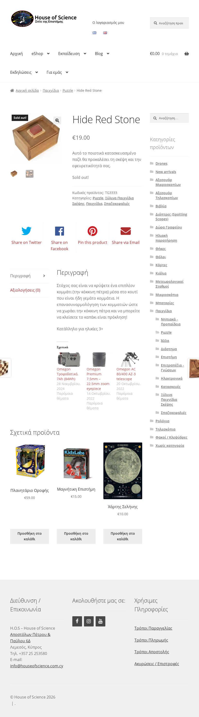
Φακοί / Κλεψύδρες (171, 437)
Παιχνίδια (51, 90)
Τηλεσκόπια (165, 429)
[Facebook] (77, 621)
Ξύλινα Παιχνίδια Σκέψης (169, 399)
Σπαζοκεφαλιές (117, 203)
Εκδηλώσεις (21, 72)
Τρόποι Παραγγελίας (153, 628)
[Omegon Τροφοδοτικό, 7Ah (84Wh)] (69, 359)
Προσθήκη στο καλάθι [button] (29, 536)
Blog (99, 53)
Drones (161, 163)
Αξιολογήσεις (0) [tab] (25, 290)
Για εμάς (54, 72)
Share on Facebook (59, 245)
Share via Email (126, 242)
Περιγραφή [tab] (20, 275)
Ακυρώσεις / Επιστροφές (156, 663)
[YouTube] (100, 621)
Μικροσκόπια (167, 294)
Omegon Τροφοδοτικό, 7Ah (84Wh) (67, 374)
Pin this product (92, 242)
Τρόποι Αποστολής (151, 651)
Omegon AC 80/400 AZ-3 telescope (126, 374)
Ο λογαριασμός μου (108, 22)
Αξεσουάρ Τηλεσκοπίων (167, 195)
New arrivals (166, 171)
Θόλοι (161, 257)
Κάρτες (161, 265)
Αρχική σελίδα (27, 90)
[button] (57, 120)
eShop (37, 53)
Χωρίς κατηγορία (170, 445)
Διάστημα (169, 349)
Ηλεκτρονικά (171, 378)
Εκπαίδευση (69, 53)
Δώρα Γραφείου (169, 227)
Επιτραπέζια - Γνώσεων (172, 367)
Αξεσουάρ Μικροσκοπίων (168, 182)
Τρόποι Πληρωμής (151, 640)
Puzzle (68, 90)
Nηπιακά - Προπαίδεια (171, 321)
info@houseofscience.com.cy (36, 666)
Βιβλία (161, 206)
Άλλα (165, 340)
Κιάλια (161, 273)
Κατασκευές (171, 386)
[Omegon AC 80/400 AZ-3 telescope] (128, 359)
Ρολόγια (162, 421)
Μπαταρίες (165, 303)
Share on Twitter (26, 242)
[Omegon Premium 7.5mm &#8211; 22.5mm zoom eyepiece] (99, 359)
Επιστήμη (169, 357)
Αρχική (16, 53)
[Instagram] (89, 621)
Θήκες (161, 248)
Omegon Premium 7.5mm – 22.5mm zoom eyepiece (98, 379)
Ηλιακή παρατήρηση (166, 238)
